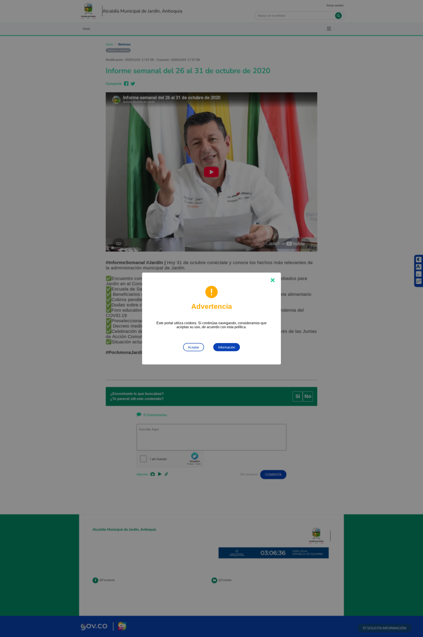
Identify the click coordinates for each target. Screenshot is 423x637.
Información (226, 347)
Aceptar (193, 347)
